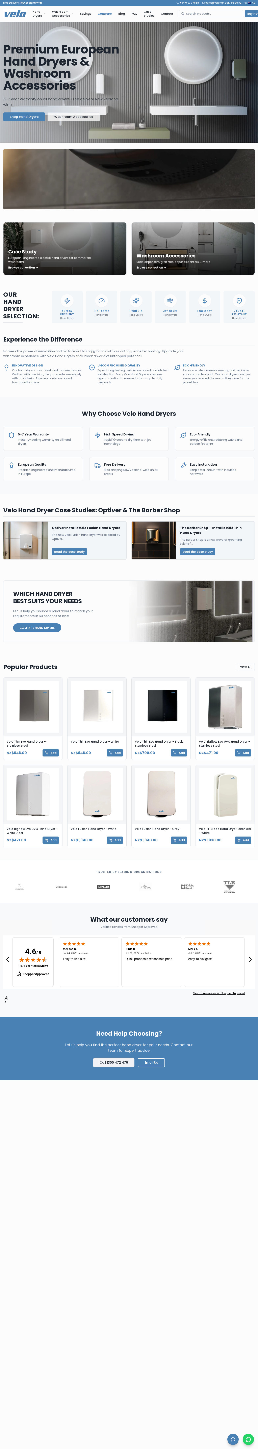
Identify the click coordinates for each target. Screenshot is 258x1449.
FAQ (134, 14)
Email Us (151, 1062)
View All (245, 667)
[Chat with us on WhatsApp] (248, 1439)
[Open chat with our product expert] (233, 1439)
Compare (105, 14)
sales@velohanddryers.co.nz (223, 2)
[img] (33, 959)
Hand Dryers (37, 14)
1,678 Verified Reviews (33, 965)
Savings (85, 14)
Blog (121, 14)
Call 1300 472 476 (114, 1062)
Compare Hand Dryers (37, 628)
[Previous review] (7, 959)
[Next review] (250, 959)
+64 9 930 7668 (189, 2)
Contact (167, 14)
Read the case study (69, 552)
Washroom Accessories (61, 14)
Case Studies (149, 14)
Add (54, 753)
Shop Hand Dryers (24, 116)
